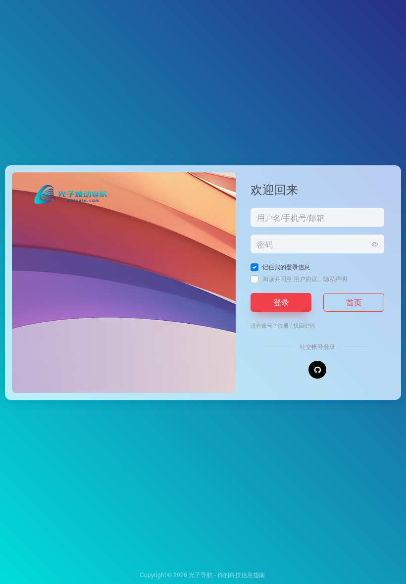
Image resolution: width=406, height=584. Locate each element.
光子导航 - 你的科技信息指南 (227, 574)
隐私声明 (335, 278)
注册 (283, 325)
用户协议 (305, 278)
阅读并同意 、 (304, 278)
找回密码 (304, 325)
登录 (281, 302)
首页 (354, 302)
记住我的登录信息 (286, 266)
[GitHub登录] (317, 370)
